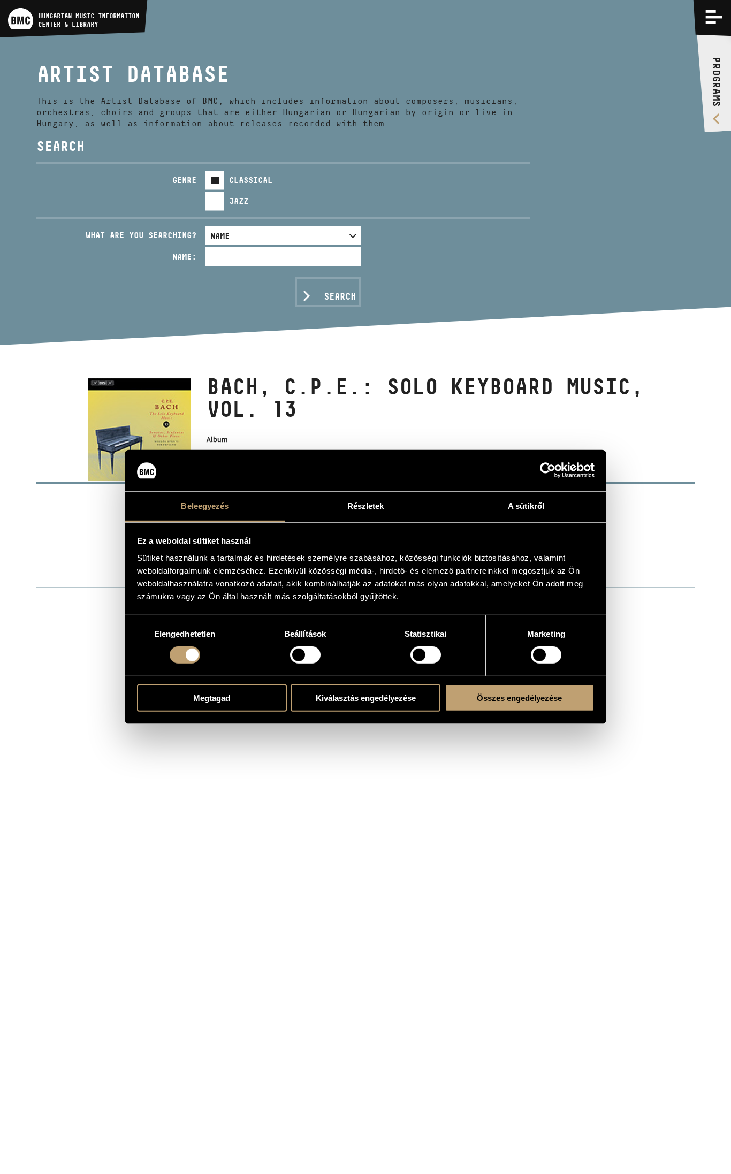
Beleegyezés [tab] (205, 505)
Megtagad (211, 697)
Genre (184, 180)
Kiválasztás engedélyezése (366, 697)
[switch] (305, 655)
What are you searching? (141, 235)
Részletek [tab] (365, 505)
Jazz (238, 201)
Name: (184, 256)
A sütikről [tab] (526, 505)
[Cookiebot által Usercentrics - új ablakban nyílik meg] (548, 470)
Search (340, 296)
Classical (250, 180)
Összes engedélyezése (519, 697)
